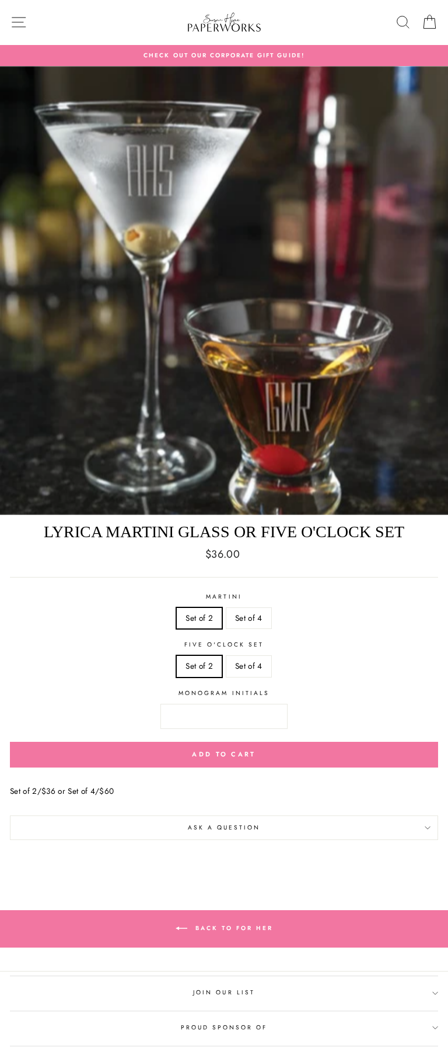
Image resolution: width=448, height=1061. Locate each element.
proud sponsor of (224, 1027)
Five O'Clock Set (224, 644)
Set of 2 (199, 618)
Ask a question (224, 827)
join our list (224, 992)
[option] (224, 55)
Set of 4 (248, 618)
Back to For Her (232, 928)
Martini (224, 596)
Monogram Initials (224, 693)
